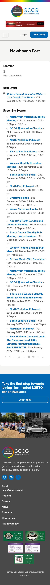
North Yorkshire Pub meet (25, 140)
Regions (6, 495)
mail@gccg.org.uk (12, 490)
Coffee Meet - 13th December (27, 259)
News (5, 506)
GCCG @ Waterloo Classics (26, 128)
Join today (39, 34)
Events (6, 501)
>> (42, 357)
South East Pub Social (23, 174)
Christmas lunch (19, 197)
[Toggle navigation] (5, 35)
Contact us (8, 518)
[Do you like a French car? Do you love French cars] (37, 425)
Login (24, 34)
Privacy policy (10, 523)
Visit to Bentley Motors (23, 151)
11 (29, 357)
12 (33, 357)
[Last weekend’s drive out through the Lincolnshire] (12, 425)
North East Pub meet (22, 186)
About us (7, 512)
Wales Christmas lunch (23, 209)
